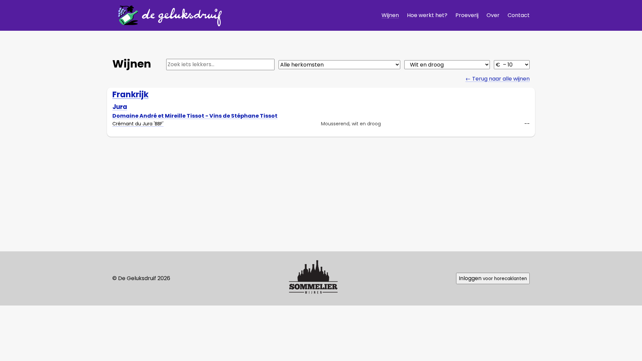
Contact (519, 15)
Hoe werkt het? (427, 15)
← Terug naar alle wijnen (497, 79)
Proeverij (466, 15)
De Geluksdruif (167, 15)
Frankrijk (130, 94)
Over (493, 15)
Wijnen (390, 15)
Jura (119, 106)
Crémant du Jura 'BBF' (138, 123)
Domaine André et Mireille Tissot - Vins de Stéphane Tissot (195, 116)
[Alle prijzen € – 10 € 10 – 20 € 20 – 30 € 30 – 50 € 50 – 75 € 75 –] (512, 64)
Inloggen (493, 278)
